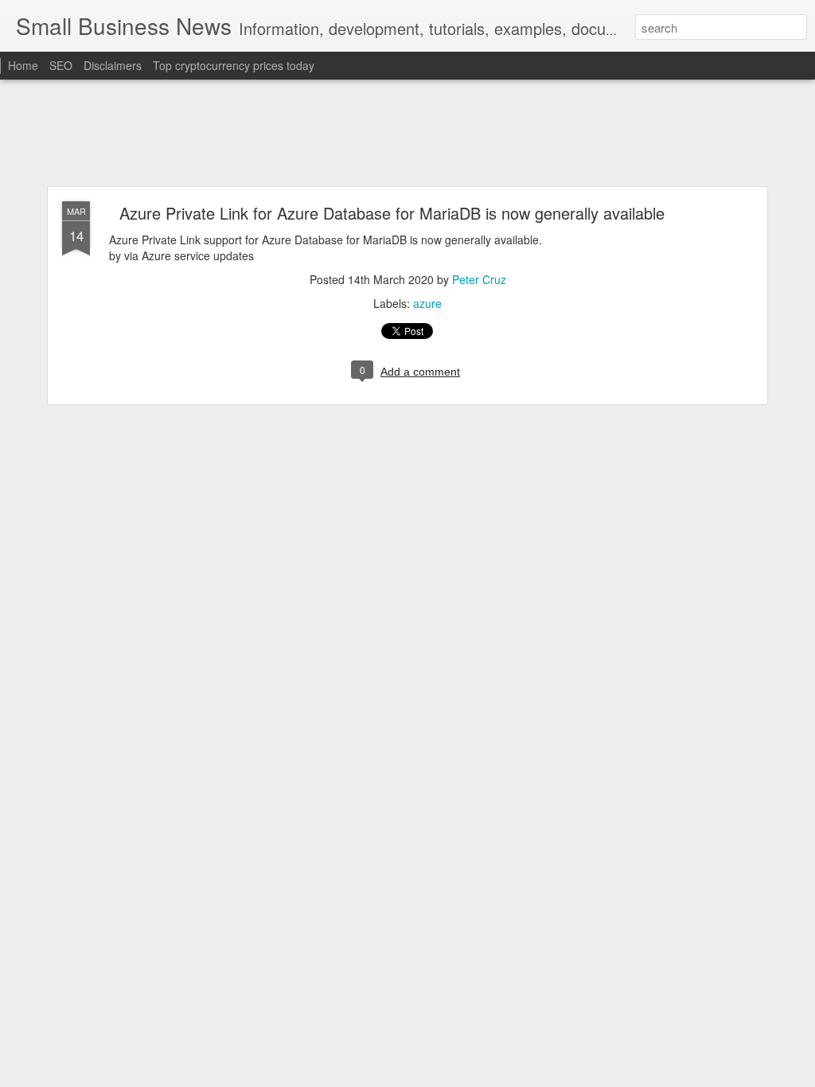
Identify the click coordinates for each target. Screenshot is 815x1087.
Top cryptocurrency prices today (233, 65)
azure (427, 303)
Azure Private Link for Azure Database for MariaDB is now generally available (392, 212)
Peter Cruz (479, 279)
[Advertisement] (407, 133)
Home (23, 65)
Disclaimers (113, 65)
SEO (60, 65)
